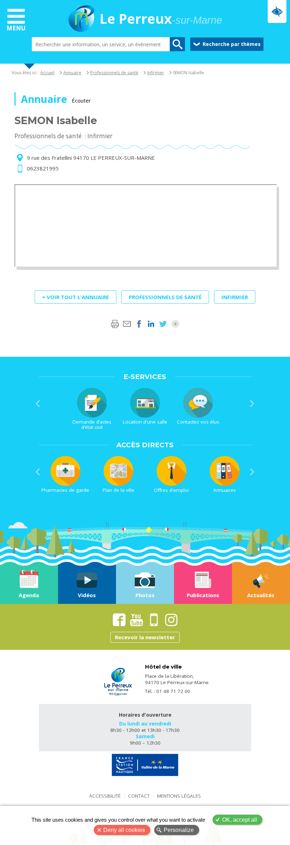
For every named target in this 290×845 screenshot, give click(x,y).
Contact (139, 796)
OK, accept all (239, 820)
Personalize (179, 830)
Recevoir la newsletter (145, 637)
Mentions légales (179, 796)
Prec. (38, 403)
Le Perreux (161, 19)
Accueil (47, 73)
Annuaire (72, 73)
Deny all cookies (124, 830)
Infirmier (155, 73)
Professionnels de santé (114, 73)
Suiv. (252, 403)
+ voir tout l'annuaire (75, 297)
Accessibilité (105, 796)
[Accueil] (81, 19)
